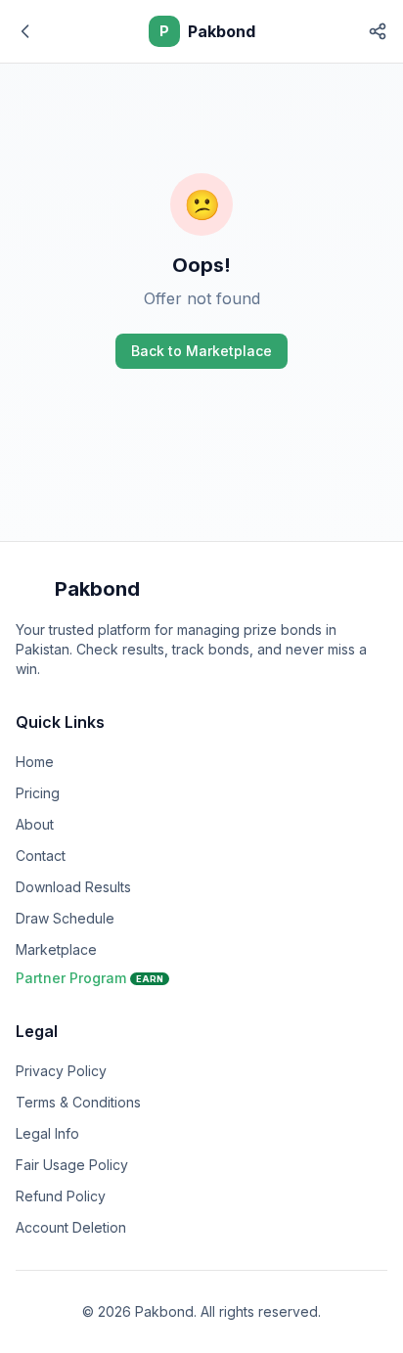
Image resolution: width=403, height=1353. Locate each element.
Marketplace (56, 949)
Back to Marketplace (201, 350)
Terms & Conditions (78, 1102)
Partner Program (89, 978)
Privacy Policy (61, 1070)
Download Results (73, 887)
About (35, 824)
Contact (41, 855)
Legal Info (47, 1133)
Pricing (38, 793)
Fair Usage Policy (72, 1164)
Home (35, 761)
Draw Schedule (65, 918)
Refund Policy (61, 1196)
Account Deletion (71, 1227)
